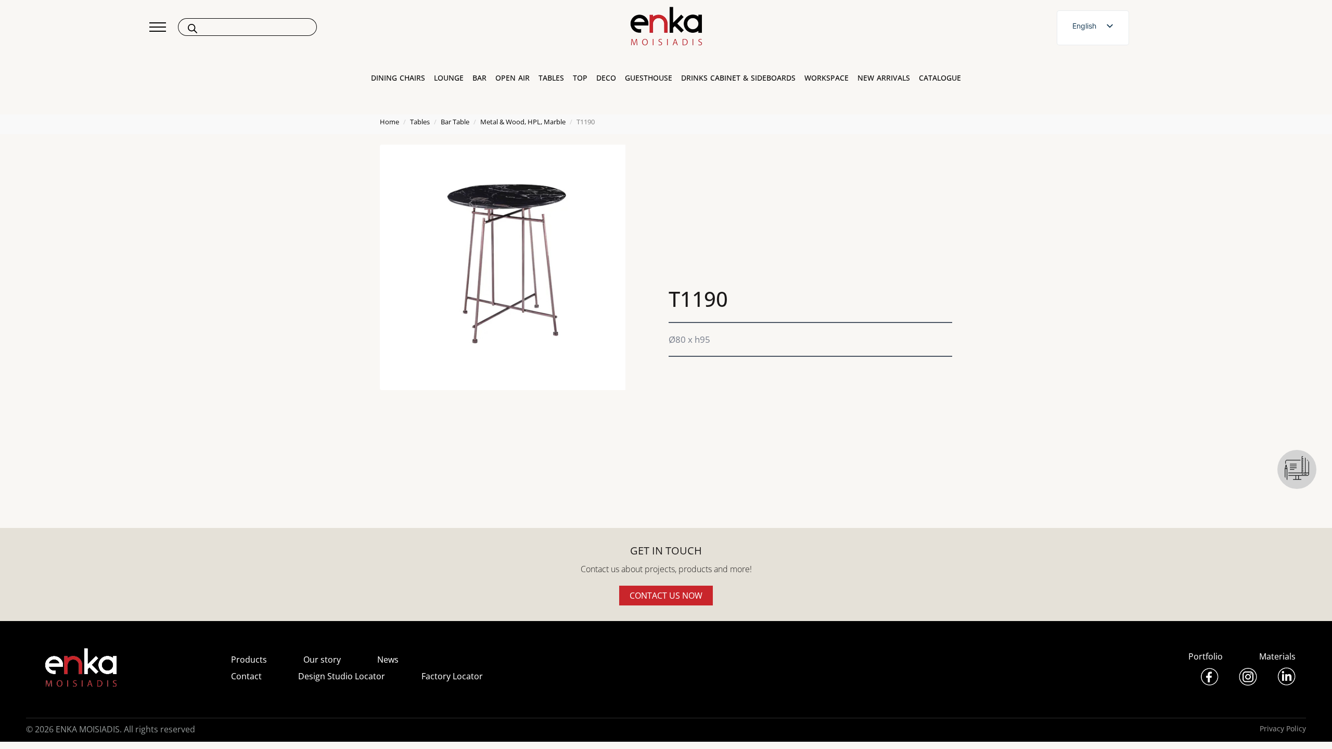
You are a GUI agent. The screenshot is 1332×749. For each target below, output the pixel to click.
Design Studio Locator (341, 676)
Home (389, 121)
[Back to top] (1310, 727)
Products (249, 659)
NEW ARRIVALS (883, 78)
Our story (322, 659)
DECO (606, 78)
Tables (420, 121)
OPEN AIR (512, 78)
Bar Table (455, 121)
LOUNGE (449, 78)
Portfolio (1205, 656)
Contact (246, 676)
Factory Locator (452, 676)
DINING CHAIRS (398, 78)
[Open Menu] (157, 27)
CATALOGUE (940, 78)
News (388, 659)
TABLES (551, 78)
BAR (479, 78)
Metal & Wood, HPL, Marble (523, 121)
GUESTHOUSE (648, 78)
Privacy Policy (1283, 728)
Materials (1277, 656)
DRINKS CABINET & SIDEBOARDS (738, 78)
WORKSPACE (826, 78)
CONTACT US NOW (666, 595)
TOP (580, 78)
